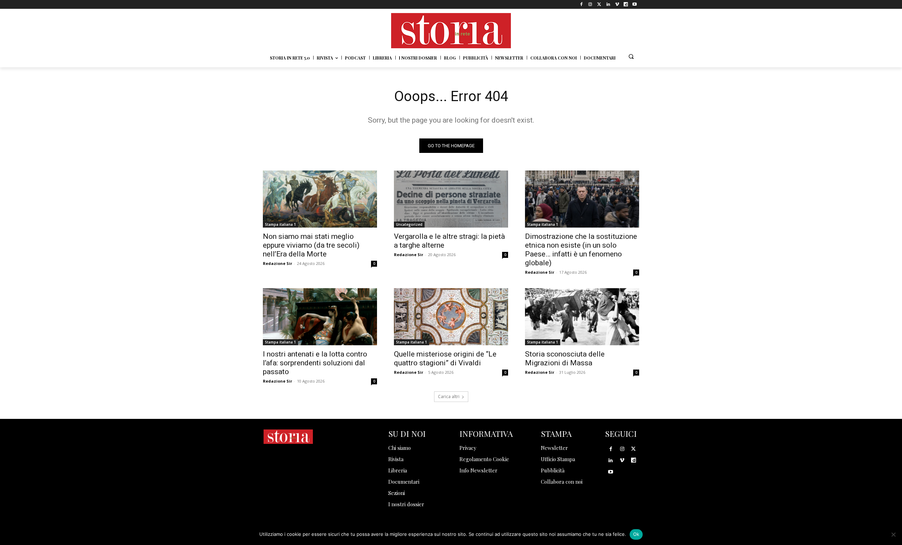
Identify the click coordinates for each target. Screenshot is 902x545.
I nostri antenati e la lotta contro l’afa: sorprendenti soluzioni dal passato (315, 363)
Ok (636, 534)
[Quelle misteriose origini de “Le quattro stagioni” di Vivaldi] (451, 316)
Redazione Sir (277, 263)
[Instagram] (590, 4)
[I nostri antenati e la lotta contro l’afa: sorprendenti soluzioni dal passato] (320, 316)
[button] (631, 56)
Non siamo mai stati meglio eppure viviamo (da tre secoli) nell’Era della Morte (311, 245)
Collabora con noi (561, 481)
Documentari (403, 481)
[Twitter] (599, 4)
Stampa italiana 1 (280, 224)
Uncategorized (409, 224)
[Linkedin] (608, 4)
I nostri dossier (406, 504)
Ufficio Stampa (558, 459)
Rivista (395, 459)
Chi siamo (399, 447)
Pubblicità (552, 470)
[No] (893, 534)
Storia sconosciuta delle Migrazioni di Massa (565, 358)
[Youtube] (634, 4)
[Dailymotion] (626, 4)
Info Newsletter (478, 470)
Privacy (467, 447)
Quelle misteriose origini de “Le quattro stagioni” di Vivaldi (445, 358)
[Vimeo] (616, 4)
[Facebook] (581, 4)
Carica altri (448, 397)
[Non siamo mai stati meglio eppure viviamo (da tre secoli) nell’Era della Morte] (320, 199)
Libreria (397, 470)
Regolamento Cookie (484, 459)
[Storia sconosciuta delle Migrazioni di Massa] (582, 316)
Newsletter (554, 447)
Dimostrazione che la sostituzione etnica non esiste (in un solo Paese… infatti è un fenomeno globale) (581, 249)
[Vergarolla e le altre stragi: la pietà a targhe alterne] (451, 199)
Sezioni (396, 492)
